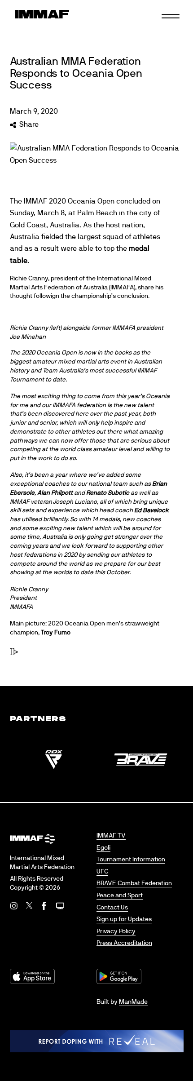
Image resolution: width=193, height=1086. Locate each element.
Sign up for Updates (124, 919)
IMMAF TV (111, 836)
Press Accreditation (124, 943)
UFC (102, 872)
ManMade (133, 1002)
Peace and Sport (119, 895)
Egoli (103, 848)
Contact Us (112, 907)
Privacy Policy (116, 931)
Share (29, 124)
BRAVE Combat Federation (134, 883)
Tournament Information (130, 859)
